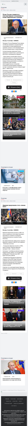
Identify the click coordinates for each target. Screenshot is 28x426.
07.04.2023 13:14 (8, 298)
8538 (14, 107)
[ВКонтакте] (12, 91)
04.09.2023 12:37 (8, 131)
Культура (15, 401)
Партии (4, 10)
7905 (14, 322)
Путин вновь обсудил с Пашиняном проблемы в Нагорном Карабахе (11, 303)
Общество (8, 401)
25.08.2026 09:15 (7, 185)
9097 (13, 185)
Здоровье (21, 171)
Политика (21, 119)
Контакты (14, 405)
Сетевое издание (11, 411)
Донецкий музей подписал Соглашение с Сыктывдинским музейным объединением (13, 112)
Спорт (20, 401)
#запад (14, 82)
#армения (14, 273)
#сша (21, 273)
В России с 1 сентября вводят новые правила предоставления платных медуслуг (12, 189)
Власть (7, 10)
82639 (14, 298)
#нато (7, 273)
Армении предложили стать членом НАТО (12, 134)
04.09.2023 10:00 (8, 322)
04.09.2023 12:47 (18, 37)
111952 (14, 131)
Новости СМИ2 (4, 333)
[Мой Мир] (16, 91)
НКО (2, 10)
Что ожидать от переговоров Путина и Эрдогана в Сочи (13, 325)
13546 (13, 376)
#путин (8, 80)
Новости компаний (19, 403)
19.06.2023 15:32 (8, 107)
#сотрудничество (17, 80)
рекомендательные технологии (14, 423)
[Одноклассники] (14, 91)
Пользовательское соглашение (13, 417)
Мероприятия (20, 97)
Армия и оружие (12, 10)
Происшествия (8, 403)
